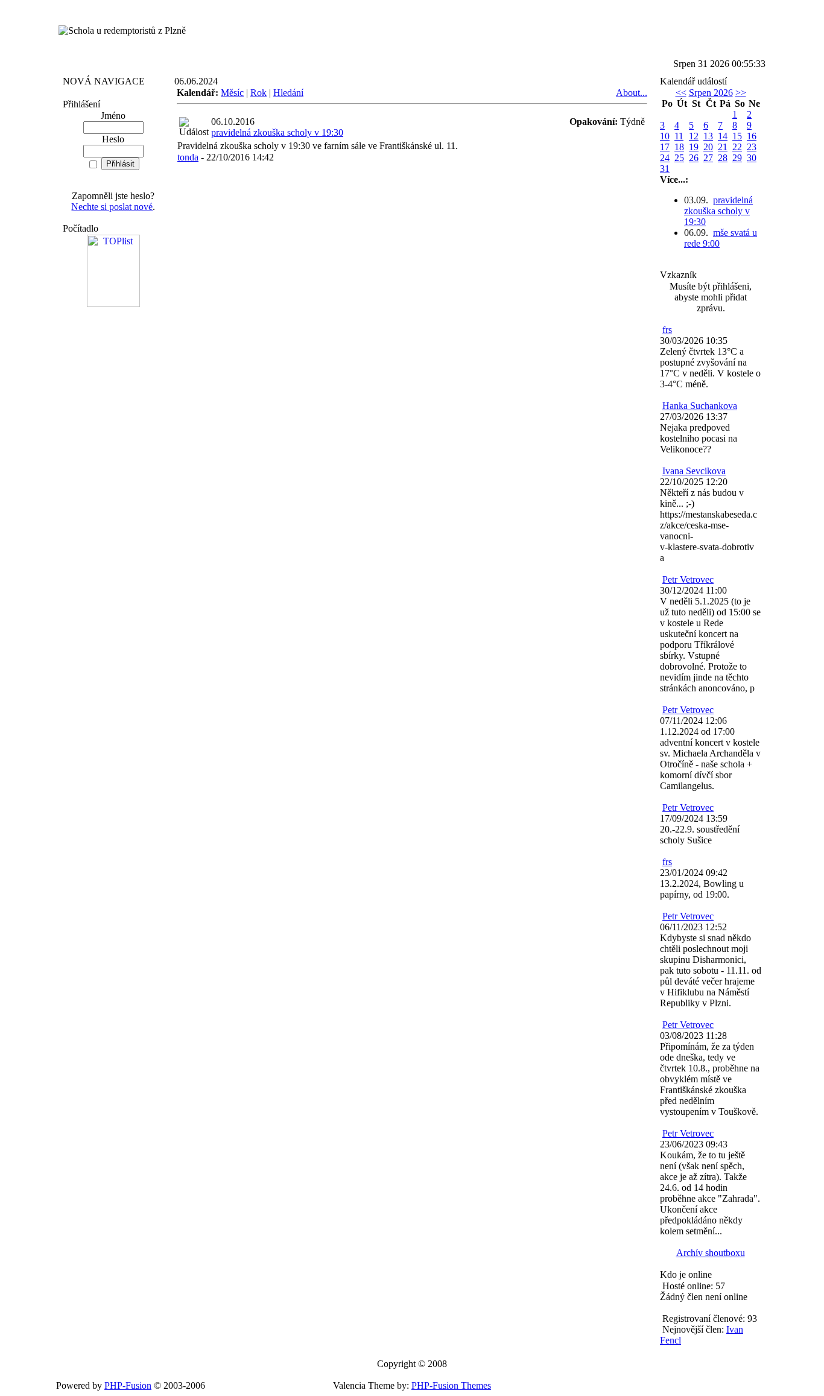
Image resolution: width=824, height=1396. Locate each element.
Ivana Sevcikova (694, 471)
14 (722, 136)
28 (722, 158)
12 (694, 136)
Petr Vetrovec (688, 579)
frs (667, 330)
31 (665, 168)
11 (678, 136)
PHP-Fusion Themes (451, 1385)
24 (665, 158)
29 (737, 158)
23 (751, 147)
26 (694, 158)
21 (722, 147)
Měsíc (232, 92)
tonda (187, 157)
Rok (258, 92)
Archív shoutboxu (710, 1253)
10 (665, 136)
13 (708, 136)
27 (708, 158)
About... (631, 92)
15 (737, 136)
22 (737, 147)
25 (679, 158)
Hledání (288, 92)
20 (708, 147)
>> (740, 92)
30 (751, 158)
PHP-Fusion (127, 1385)
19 (694, 147)
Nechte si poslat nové (112, 206)
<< (681, 92)
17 (665, 147)
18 (679, 147)
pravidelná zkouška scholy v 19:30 (277, 132)
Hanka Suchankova (699, 406)
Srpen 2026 (711, 92)
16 (751, 136)
